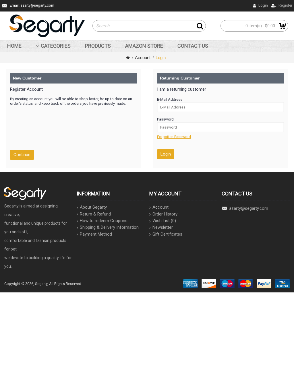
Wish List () (164, 220)
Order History (164, 214)
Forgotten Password (174, 137)
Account (142, 57)
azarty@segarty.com (248, 208)
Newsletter (162, 227)
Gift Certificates (167, 234)
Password (165, 119)
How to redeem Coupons (103, 220)
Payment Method (96, 234)
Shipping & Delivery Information (109, 227)
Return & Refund (95, 214)
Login (161, 57)
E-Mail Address (169, 99)
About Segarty (93, 207)
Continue (21, 154)
